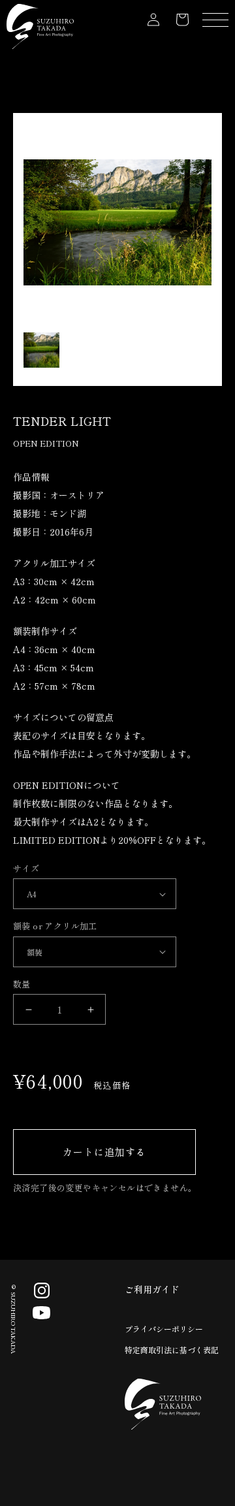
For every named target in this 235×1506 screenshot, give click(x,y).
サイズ (26, 868)
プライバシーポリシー (164, 1328)
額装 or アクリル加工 (55, 926)
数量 (22, 984)
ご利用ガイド (152, 1289)
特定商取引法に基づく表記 (172, 1349)
